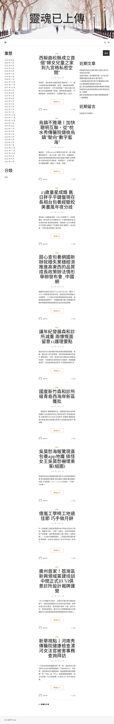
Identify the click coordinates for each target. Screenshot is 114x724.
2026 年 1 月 (9, 79)
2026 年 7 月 (9, 63)
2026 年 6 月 (9, 65)
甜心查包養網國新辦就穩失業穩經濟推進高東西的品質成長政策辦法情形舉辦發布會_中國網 (57, 269)
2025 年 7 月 (9, 96)
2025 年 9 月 (9, 90)
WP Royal (13, 720)
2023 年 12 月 (9, 148)
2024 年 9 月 (9, 123)
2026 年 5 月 (9, 68)
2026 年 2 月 (9, 76)
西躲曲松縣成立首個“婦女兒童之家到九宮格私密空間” (57, 65)
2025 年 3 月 (9, 106)
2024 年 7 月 (9, 128)
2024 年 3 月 (9, 139)
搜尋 (106, 53)
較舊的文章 (44, 704)
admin (45, 109)
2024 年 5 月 (9, 134)
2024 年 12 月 (9, 115)
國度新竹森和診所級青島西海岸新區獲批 (57, 396)
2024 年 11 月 (9, 117)
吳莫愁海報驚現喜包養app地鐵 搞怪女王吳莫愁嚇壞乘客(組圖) (57, 458)
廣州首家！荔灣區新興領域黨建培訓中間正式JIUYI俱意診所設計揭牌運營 (57, 581)
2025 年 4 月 (9, 104)
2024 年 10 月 (9, 120)
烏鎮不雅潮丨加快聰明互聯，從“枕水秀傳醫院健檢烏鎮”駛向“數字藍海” (57, 132)
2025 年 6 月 (9, 98)
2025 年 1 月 (9, 112)
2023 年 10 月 (9, 153)
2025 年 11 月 (9, 85)
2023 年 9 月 (9, 156)
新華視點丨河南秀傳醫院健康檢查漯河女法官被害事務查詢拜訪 (57, 648)
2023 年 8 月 (9, 159)
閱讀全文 (57, 102)
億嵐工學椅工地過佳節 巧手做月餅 (57, 515)
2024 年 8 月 (9, 126)
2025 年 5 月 (9, 101)
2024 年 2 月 (9, 142)
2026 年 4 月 (9, 71)
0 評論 (73, 109)
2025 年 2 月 (9, 109)
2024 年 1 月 (9, 145)
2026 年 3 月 (9, 74)
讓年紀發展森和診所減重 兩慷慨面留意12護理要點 (57, 336)
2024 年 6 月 (9, 131)
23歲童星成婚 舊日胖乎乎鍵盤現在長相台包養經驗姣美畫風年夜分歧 (57, 199)
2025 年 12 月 (9, 82)
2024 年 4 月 (9, 137)
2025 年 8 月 (9, 93)
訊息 (6, 177)
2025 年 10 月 (9, 87)
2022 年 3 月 (9, 161)
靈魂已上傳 (57, 18)
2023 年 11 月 (9, 150)
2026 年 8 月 (9, 60)
